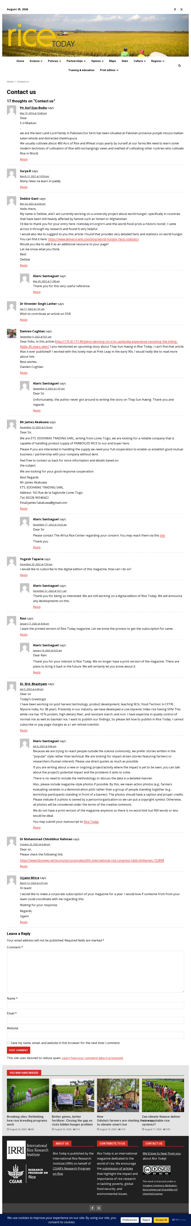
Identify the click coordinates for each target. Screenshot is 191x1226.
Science (35, 61)
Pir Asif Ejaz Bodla (33, 108)
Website (12, 1028)
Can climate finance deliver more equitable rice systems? (163, 1095)
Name (12, 998)
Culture (138, 61)
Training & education (81, 70)
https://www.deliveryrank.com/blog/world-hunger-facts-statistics (93, 239)
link (162, 535)
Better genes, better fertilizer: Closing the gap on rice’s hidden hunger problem (73, 1095)
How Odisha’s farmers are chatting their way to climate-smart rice (118, 1095)
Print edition (107, 70)
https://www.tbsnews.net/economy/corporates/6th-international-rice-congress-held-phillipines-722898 (92, 860)
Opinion (96, 61)
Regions (156, 61)
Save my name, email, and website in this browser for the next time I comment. (65, 1043)
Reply (24, 159)
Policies (53, 61)
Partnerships (75, 61)
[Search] (179, 65)
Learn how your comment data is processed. (92, 1058)
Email (12, 1013)
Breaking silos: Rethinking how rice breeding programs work (28, 1095)
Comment (15, 947)
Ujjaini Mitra (29, 878)
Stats (125, 61)
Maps (112, 61)
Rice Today (91, 822)
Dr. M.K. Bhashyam (33, 684)
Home (20, 61)
